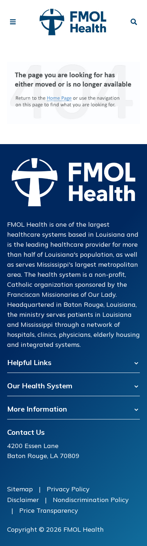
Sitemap (20, 489)
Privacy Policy (68, 489)
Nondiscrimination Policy (91, 500)
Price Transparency (48, 510)
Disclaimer (23, 500)
